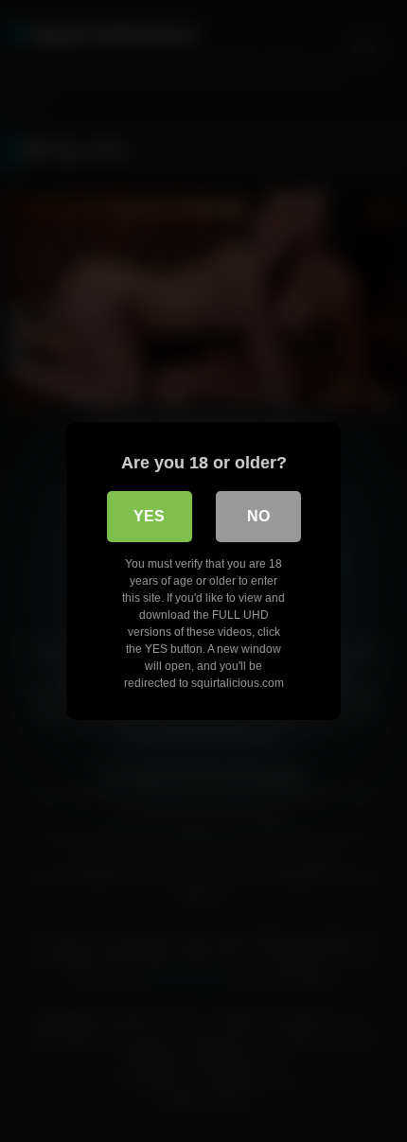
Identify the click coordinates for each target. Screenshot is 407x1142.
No (258, 516)
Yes (149, 516)
